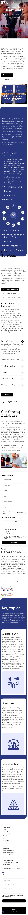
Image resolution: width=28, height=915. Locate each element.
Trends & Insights (8, 366)
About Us (5, 831)
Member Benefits (8, 385)
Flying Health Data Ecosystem (11, 854)
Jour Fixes (5, 372)
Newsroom (6, 840)
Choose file (20, 512)
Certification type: (10, 529)
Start (4, 829)
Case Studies (6, 836)
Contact (5, 842)
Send (14, 901)
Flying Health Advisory (9, 852)
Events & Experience (9, 341)
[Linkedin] (3, 872)
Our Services (6, 833)
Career (4, 838)
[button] (12, 341)
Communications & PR (10, 360)
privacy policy (7, 537)
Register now (14, 542)
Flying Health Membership (10, 850)
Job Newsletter (7, 378)
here (10, 896)
